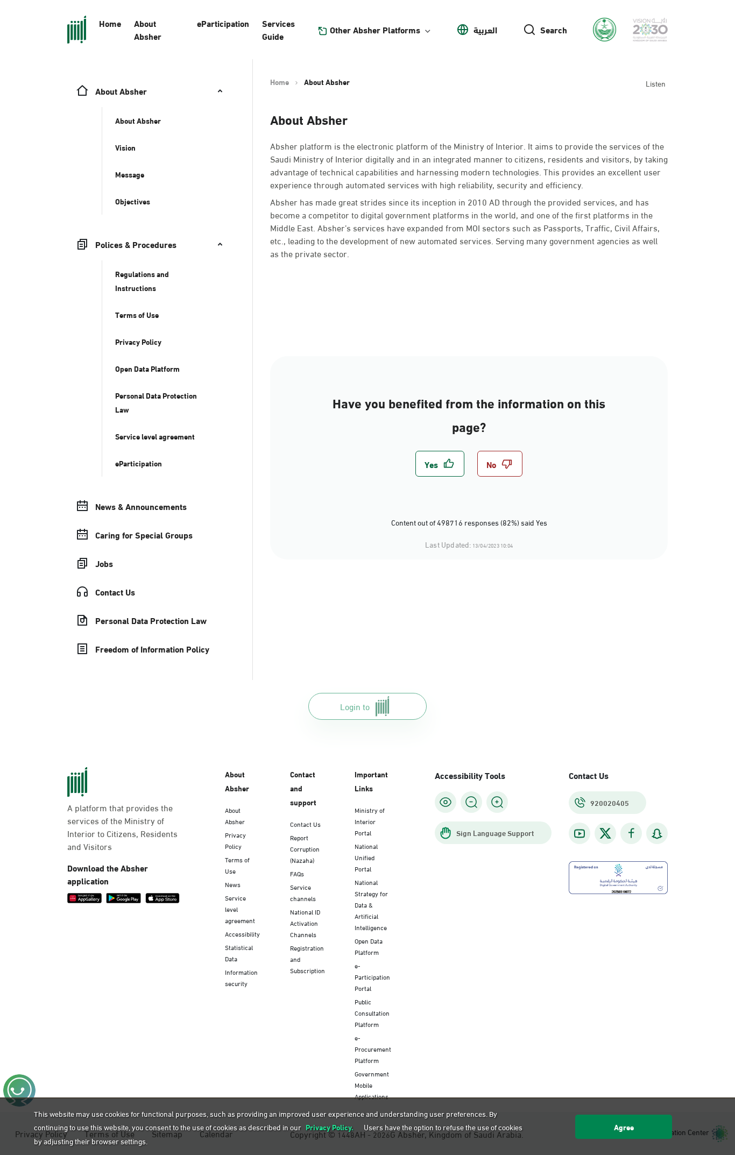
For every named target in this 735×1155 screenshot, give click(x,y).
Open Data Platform (369, 946)
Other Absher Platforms (375, 29)
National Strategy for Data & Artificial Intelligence (371, 904)
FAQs (297, 873)
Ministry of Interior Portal (370, 821)
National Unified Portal (366, 857)
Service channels (303, 892)
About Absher (147, 29)
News (233, 884)
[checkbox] (439, 464)
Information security (241, 977)
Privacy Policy (235, 840)
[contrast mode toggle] (445, 802)
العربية (485, 29)
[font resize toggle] (471, 802)
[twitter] (605, 833)
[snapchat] (657, 833)
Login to (355, 706)
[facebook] (631, 833)
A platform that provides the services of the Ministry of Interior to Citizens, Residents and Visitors (122, 827)
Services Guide (278, 29)
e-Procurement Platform (373, 1048)
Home (110, 23)
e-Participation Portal (372, 976)
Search (553, 29)
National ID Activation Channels (305, 922)
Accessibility (242, 933)
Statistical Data (239, 952)
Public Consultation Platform (372, 1012)
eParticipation (223, 23)
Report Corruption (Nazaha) (305, 848)
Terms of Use (237, 864)
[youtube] (579, 833)
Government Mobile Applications (372, 1084)
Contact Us (305, 824)
